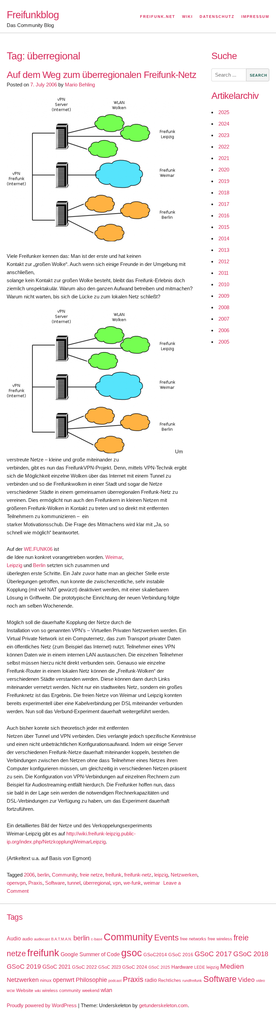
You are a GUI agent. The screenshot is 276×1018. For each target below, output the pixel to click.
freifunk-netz (137, 875)
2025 (223, 112)
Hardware (182, 967)
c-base (96, 939)
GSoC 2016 (180, 954)
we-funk (132, 883)
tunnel (73, 883)
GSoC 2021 (56, 967)
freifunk (113, 875)
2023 (223, 135)
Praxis (35, 883)
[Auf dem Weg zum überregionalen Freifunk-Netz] (91, 239)
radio (151, 980)
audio (27, 938)
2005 (223, 342)
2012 (223, 261)
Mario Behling (80, 84)
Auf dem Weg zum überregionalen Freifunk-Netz (101, 75)
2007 (223, 319)
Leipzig (14, 565)
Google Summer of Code (90, 954)
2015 (223, 227)
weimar (152, 883)
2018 (223, 192)
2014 (223, 238)
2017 (223, 204)
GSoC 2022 (84, 967)
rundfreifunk (192, 981)
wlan (106, 990)
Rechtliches (169, 980)
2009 (223, 296)
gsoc (131, 952)
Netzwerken (184, 875)
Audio (14, 938)
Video (246, 979)
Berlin (39, 565)
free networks (193, 938)
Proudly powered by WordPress (42, 1005)
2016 (223, 215)
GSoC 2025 (159, 967)
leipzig (161, 875)
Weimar (113, 557)
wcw (11, 990)
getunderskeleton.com (163, 1005)
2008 (223, 307)
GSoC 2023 (109, 967)
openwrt (63, 979)
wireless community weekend (70, 990)
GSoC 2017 (213, 954)
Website (24, 990)
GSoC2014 (155, 954)
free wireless (220, 938)
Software (55, 883)
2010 (223, 284)
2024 (223, 124)
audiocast (42, 939)
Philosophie (91, 979)
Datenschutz (217, 17)
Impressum (255, 17)
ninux (45, 980)
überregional (96, 883)
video (260, 981)
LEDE (199, 967)
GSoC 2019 (24, 966)
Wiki (187, 17)
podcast (115, 981)
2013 (223, 250)
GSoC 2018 (250, 954)
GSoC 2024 (134, 967)
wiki (38, 991)
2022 (223, 147)
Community (64, 875)
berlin (43, 875)
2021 (223, 158)
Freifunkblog (33, 14)
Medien (232, 966)
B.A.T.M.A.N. (61, 939)
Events (166, 937)
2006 (29, 875)
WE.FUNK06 (38, 549)
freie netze (91, 875)
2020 (223, 169)
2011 (223, 273)
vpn (117, 883)
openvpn (16, 883)
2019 (223, 181)
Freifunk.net (157, 17)
